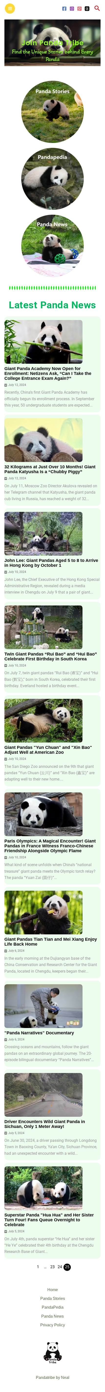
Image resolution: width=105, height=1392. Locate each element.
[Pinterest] (79, 8)
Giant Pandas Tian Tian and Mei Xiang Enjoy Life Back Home (50, 942)
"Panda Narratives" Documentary (39, 1032)
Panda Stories (52, 1298)
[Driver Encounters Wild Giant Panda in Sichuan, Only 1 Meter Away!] (43, 1095)
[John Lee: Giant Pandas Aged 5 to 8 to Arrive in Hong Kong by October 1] (43, 534)
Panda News (52, 1316)
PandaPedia (52, 1307)
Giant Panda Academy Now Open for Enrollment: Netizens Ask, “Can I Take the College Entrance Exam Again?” (47, 373)
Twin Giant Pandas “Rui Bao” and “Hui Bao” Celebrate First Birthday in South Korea (50, 656)
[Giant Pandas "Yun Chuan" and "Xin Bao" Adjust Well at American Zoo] (43, 721)
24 (60, 1267)
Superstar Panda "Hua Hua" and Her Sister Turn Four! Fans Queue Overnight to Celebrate (49, 1220)
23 (52, 1267)
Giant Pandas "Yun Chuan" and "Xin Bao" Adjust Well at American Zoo (48, 750)
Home (52, 1290)
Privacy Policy (52, 1325)
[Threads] (87, 8)
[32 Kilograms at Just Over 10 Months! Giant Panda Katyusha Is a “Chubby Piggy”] (43, 440)
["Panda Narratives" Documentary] (43, 1006)
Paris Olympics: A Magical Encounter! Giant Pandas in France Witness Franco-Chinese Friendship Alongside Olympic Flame (50, 846)
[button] (97, 8)
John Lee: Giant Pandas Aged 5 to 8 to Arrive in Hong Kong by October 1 (51, 563)
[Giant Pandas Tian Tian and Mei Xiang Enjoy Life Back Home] (43, 912)
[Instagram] (72, 8)
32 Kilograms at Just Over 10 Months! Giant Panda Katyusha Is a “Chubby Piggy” (49, 469)
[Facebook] (64, 8)
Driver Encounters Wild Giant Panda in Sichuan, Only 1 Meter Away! (44, 1124)
